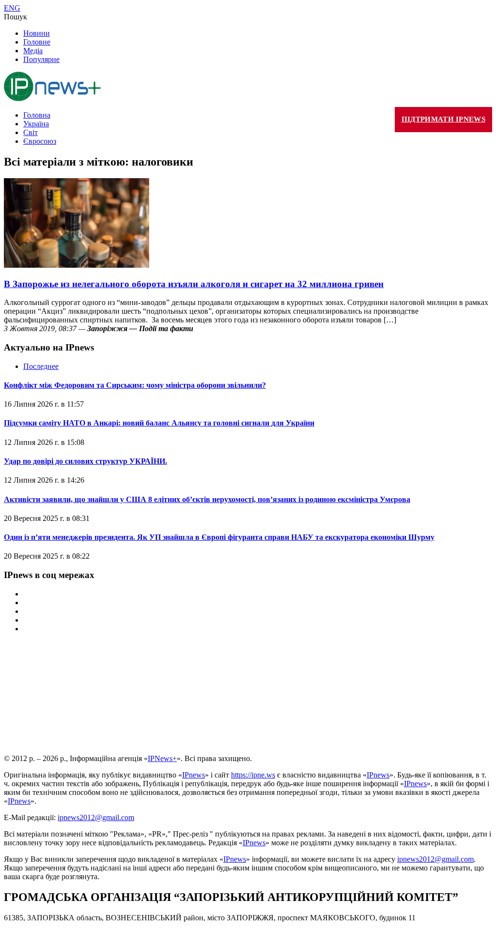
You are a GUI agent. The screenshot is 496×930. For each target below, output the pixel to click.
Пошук (15, 17)
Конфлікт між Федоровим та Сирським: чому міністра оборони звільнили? (135, 385)
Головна (36, 115)
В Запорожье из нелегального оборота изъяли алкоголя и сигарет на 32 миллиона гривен (194, 284)
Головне (36, 42)
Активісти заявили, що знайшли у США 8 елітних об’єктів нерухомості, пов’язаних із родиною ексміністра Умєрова (207, 499)
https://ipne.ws (253, 775)
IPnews (193, 775)
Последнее (41, 366)
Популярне (41, 59)
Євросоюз (39, 141)
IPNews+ (162, 758)
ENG (12, 8)
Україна (36, 124)
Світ (30, 132)
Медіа (33, 50)
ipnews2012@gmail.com (96, 817)
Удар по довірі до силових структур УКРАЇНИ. (85, 461)
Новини (36, 33)
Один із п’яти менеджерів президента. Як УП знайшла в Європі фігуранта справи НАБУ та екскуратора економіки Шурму (219, 537)
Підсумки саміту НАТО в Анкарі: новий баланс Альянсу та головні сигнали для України (159, 423)
